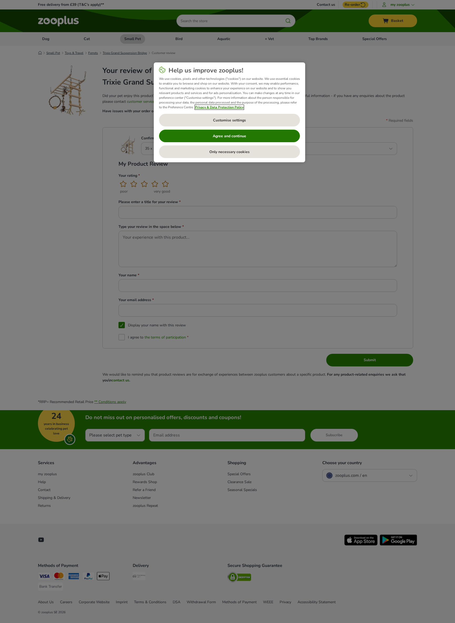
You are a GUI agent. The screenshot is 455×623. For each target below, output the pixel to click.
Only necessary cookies (229, 151)
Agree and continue (229, 136)
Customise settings (229, 120)
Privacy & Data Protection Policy (219, 107)
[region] (229, 112)
